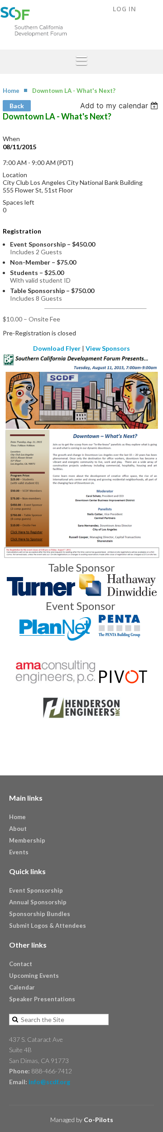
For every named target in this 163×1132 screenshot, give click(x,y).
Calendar (22, 987)
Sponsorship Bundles (39, 913)
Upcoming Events (34, 975)
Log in (124, 9)
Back (17, 106)
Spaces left (18, 202)
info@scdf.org (49, 1082)
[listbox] (120, 105)
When (11, 138)
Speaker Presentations (42, 999)
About (18, 828)
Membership (27, 840)
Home (11, 90)
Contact (20, 963)
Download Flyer (57, 348)
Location (15, 175)
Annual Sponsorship (38, 902)
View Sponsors (108, 348)
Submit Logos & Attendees (47, 925)
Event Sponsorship (36, 890)
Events (19, 852)
